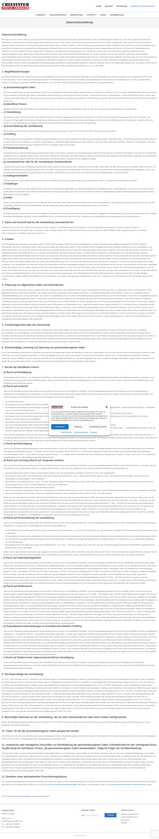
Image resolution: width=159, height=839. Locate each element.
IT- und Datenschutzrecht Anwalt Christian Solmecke (126, 784)
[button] (106, 407)
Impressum (93, 432)
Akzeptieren (59, 426)
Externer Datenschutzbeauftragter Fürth (66, 784)
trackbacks (26, 796)
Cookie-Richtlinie (66, 432)
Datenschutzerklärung (81, 432)
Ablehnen (78, 426)
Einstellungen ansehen (98, 426)
